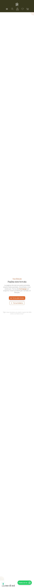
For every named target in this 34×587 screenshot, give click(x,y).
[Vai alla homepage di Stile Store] (17, 4)
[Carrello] (27, 9)
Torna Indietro (18, 303)
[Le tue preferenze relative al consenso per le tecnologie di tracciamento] (3, 584)
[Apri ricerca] (12, 9)
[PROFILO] (17, 9)
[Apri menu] (7, 9)
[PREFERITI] (22, 9)
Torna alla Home (18, 298)
